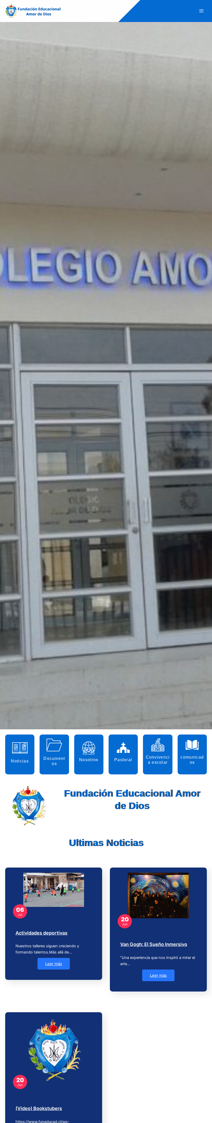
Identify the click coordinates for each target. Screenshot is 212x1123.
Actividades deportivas (41, 933)
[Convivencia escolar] (157, 744)
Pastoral (123, 760)
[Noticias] (20, 747)
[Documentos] (54, 745)
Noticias (19, 761)
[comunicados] (192, 744)
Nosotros (88, 760)
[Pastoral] (123, 747)
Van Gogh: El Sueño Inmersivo (153, 944)
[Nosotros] (88, 747)
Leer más (53, 963)
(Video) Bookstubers (39, 1108)
